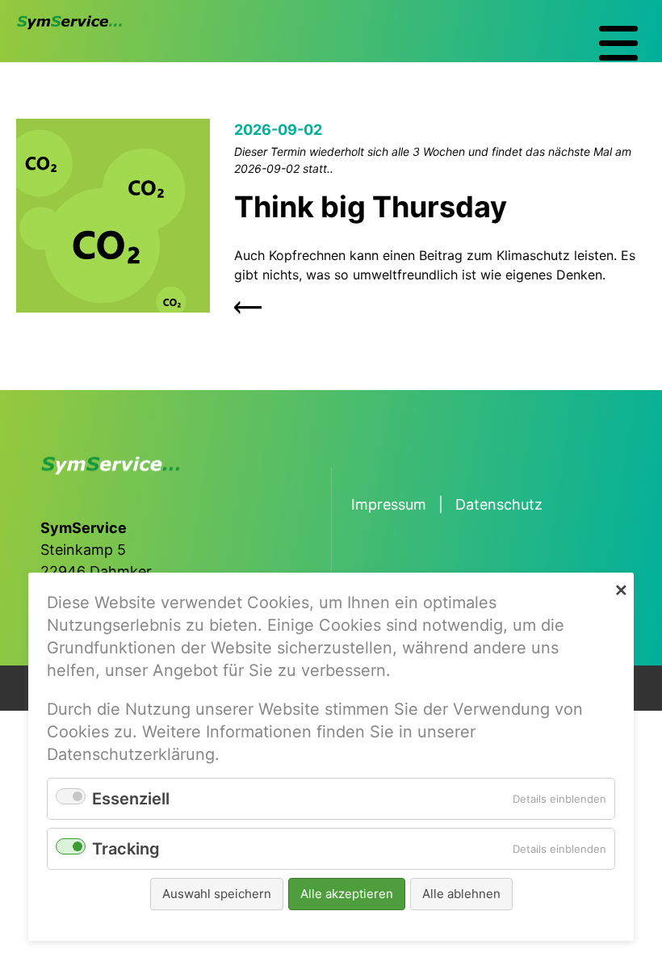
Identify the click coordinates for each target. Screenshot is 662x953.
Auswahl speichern (216, 893)
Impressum (388, 504)
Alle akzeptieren (346, 893)
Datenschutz (499, 504)
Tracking (126, 849)
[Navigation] (618, 43)
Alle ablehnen (461, 893)
